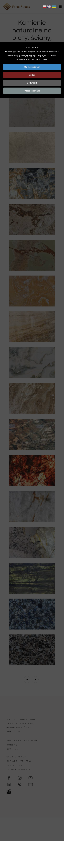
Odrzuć (32, 74)
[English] (49, 7)
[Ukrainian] (54, 7)
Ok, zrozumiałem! (32, 66)
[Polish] (45, 7)
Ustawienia (32, 82)
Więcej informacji (32, 90)
